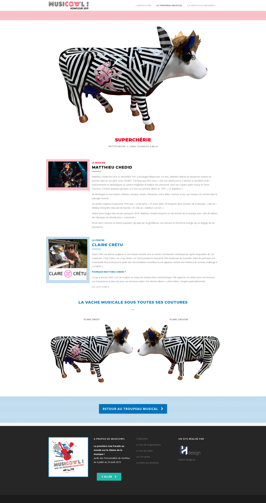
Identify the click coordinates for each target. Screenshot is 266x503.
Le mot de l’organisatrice (148, 444)
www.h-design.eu (186, 459)
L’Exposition (142, 438)
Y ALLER (107, 476)
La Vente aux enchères (147, 462)
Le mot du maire (144, 450)
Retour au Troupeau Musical (130, 409)
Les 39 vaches (143, 456)
